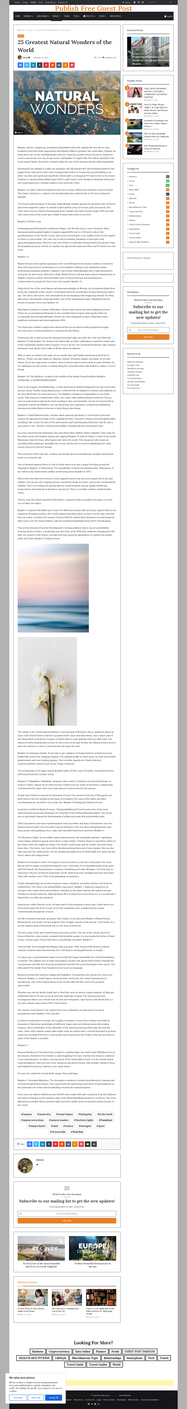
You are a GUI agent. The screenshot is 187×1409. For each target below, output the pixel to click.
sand (55, 1126)
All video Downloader (136, 381)
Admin (25, 58)
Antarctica (45, 1114)
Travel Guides (135, 238)
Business (27, 16)
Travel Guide (134, 233)
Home (17, 2)
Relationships (135, 216)
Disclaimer (121, 1400)
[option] (148, 52)
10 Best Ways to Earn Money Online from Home (31, 1309)
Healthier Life (133, 375)
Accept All (53, 1397)
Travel (67, 16)
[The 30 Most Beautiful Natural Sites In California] (134, 137)
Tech (41, 2)
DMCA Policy (133, 1400)
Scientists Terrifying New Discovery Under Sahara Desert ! (156, 123)
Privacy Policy (109, 1400)
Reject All (36, 1397)
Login (99, 1400)
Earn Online (42, 16)
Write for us (50, 2)
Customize (18, 1397)
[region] (35, 1388)
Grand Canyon (65, 1114)
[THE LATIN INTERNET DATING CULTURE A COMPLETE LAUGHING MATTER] (134, 92)
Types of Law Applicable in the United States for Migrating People (100, 1311)
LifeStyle (89, 16)
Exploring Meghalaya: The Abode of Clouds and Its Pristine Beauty (148, 60)
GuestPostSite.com (101, 1395)
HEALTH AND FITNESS (139, 242)
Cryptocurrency (136, 211)
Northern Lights (84, 1120)
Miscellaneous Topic (138, 207)
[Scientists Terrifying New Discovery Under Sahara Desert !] (134, 124)
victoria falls (58, 1132)
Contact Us (63, 2)
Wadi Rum (78, 1132)
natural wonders (60, 1120)
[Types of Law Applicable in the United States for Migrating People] (101, 1297)
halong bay (86, 1114)
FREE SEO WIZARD (135, 362)
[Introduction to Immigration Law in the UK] (67, 1297)
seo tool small (133, 385)
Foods (102, 16)
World (33, 2)
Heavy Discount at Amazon (138, 258)
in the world (105, 1114)
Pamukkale (106, 1120)
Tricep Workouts (134, 378)
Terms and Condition (150, 1400)
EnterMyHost (125, 1395)
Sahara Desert (38, 1126)
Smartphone (134, 229)
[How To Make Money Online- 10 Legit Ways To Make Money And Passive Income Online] (134, 108)
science (69, 1126)
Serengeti (86, 1126)
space (101, 1126)
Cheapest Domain (134, 372)
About (25, 2)
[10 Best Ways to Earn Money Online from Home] (33, 1297)
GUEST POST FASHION (139, 224)
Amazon (27, 1114)
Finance (132, 220)
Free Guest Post (133, 388)
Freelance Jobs (133, 365)
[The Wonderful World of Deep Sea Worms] (134, 149)
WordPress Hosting (135, 368)
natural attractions (33, 1120)
